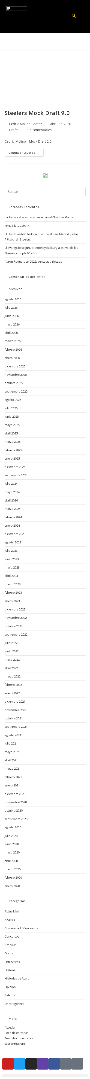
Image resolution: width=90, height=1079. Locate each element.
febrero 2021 (13, 777)
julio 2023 (11, 550)
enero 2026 (12, 358)
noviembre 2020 (16, 802)
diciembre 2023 (15, 534)
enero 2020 (12, 886)
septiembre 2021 (16, 726)
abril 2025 (11, 433)
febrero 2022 (13, 685)
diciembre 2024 (15, 467)
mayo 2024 (12, 492)
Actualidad (12, 911)
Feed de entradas (16, 1033)
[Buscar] (74, 17)
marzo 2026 (13, 341)
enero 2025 (12, 458)
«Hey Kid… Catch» (17, 225)
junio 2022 (12, 651)
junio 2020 (12, 844)
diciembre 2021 (15, 701)
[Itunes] (66, 1064)
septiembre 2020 (16, 819)
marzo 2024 (13, 509)
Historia (10, 970)
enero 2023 (12, 601)
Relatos (10, 995)
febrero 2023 (13, 592)
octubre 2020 (14, 810)
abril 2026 (11, 333)
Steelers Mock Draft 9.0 (37, 113)
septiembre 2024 (16, 475)
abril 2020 (11, 861)
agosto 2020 (13, 827)
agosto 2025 (13, 400)
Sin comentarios (39, 130)
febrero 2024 (13, 517)
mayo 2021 (12, 752)
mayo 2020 (12, 852)
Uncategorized (14, 1004)
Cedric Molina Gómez (25, 124)
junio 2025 (12, 416)
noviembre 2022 (16, 618)
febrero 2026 (13, 349)
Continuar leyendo (26, 151)
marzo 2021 (13, 768)
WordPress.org (15, 1043)
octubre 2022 (14, 626)
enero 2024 (12, 525)
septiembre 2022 (16, 634)
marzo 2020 (13, 869)
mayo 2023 (12, 567)
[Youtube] (8, 1064)
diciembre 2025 (15, 366)
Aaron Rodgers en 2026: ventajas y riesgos (33, 261)
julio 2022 (11, 643)
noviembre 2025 (16, 374)
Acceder (10, 1027)
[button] (45, 16)
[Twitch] (42, 1064)
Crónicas (10, 945)
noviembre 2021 (16, 710)
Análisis (10, 920)
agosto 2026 (13, 299)
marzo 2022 (13, 676)
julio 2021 (11, 743)
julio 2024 (11, 483)
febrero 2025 (13, 450)
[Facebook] (54, 1064)
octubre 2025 (14, 383)
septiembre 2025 (16, 391)
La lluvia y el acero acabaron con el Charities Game (39, 217)
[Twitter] (19, 1064)
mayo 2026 (12, 324)
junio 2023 (12, 559)
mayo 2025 (12, 425)
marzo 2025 (13, 442)
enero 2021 (12, 785)
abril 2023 (11, 576)
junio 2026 (12, 316)
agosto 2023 (13, 542)
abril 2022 (11, 668)
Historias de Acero (17, 978)
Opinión (10, 987)
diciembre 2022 (15, 609)
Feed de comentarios (19, 1038)
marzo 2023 (13, 584)
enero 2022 (12, 693)
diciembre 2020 (15, 794)
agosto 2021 (13, 735)
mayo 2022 (12, 659)
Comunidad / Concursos (21, 928)
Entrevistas (12, 962)
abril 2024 (11, 500)
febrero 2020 (13, 877)
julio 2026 (11, 307)
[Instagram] (31, 1064)
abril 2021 (11, 760)
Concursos (12, 936)
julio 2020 (11, 836)
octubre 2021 (14, 718)
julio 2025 (11, 408)
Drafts (13, 130)
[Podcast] (77, 1064)
